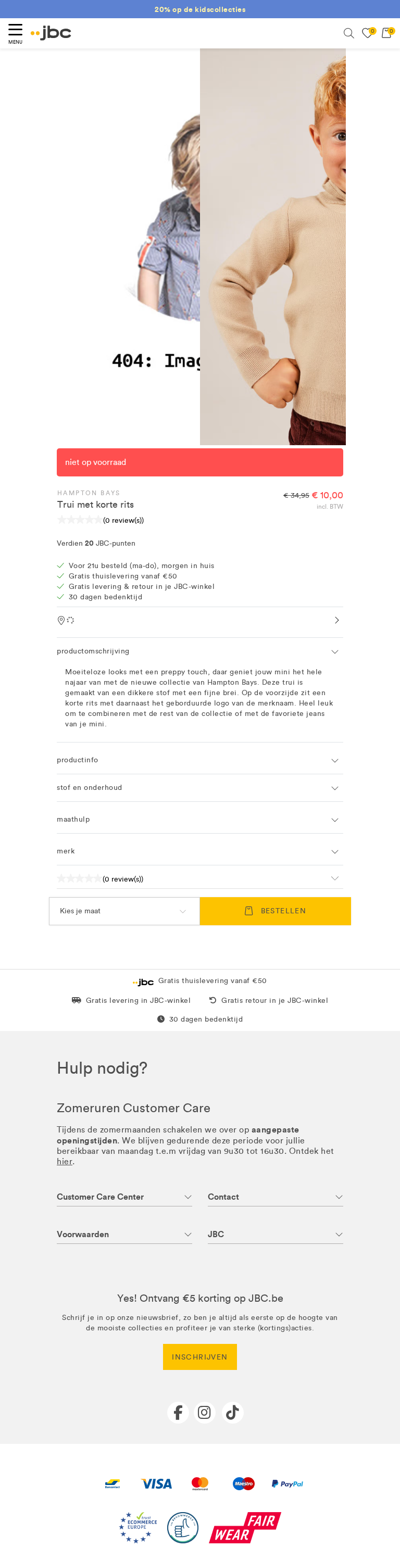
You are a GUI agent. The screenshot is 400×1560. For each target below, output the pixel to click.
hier (64, 1161)
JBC (216, 1234)
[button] (200, 651)
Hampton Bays (89, 493)
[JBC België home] (51, 33)
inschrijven (200, 1357)
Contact (223, 1197)
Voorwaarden (83, 1234)
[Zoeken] (349, 33)
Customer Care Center (100, 1197)
